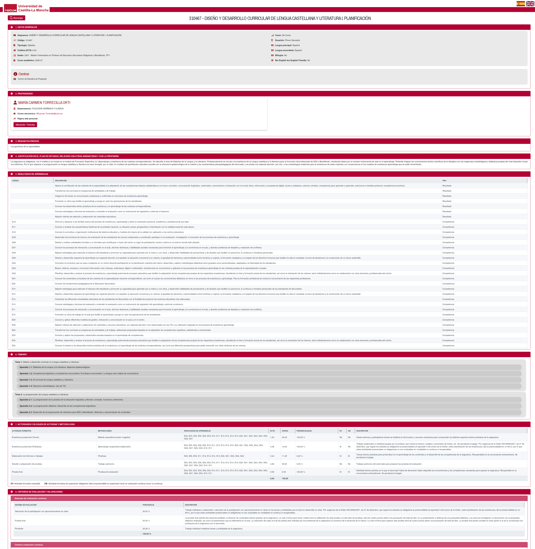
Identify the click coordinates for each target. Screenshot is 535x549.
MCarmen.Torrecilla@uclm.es (49, 113)
